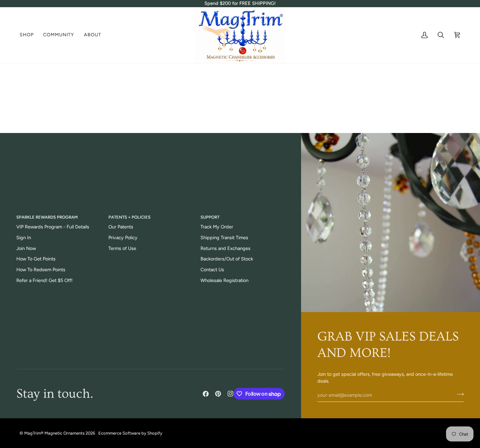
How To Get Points (36, 259)
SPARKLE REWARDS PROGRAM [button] (47, 217)
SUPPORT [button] (209, 217)
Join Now (26, 248)
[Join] (458, 394)
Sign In (23, 238)
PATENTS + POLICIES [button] (129, 217)
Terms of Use (122, 248)
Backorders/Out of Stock (226, 259)
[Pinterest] (218, 394)
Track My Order (216, 227)
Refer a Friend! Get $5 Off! (44, 280)
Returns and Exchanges (225, 248)
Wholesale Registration (224, 280)
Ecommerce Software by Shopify (130, 433)
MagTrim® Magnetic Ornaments (54, 433)
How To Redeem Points (40, 270)
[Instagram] (230, 394)
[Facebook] (206, 394)
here (264, 117)
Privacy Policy (122, 238)
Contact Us (212, 270)
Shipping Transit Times (224, 238)
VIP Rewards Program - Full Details (52, 227)
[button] (29, 35)
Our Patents (120, 227)
